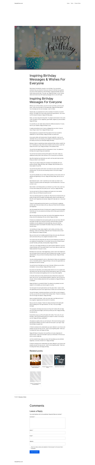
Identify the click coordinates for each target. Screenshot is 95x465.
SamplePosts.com (19, 3)
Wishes (24, 396)
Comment (32, 416)
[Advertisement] (47, 18)
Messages (21, 396)
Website (31, 441)
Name (31, 430)
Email (31, 435)
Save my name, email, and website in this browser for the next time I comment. (47, 447)
